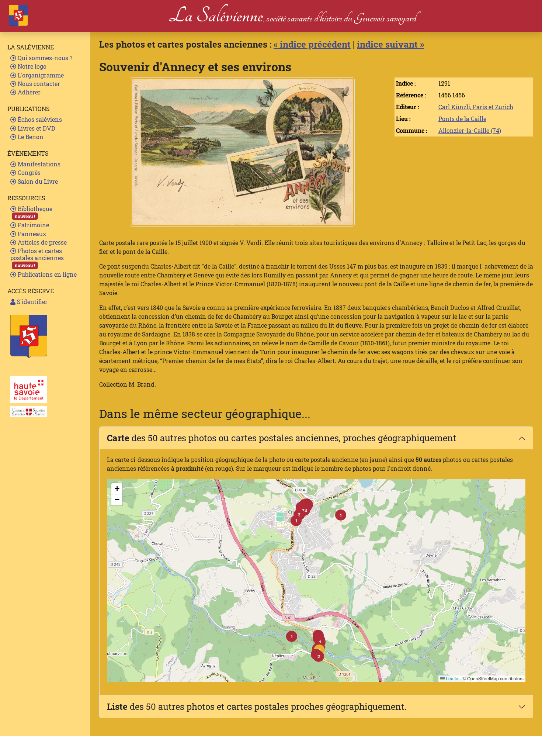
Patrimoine (32, 225)
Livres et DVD (35, 128)
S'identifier (31, 301)
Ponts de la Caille (462, 118)
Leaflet (452, 678)
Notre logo (31, 66)
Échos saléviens (39, 119)
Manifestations (38, 164)
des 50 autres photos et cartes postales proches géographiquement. (257, 706)
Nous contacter (38, 83)
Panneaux (31, 234)
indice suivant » (390, 44)
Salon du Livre (37, 181)
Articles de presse (41, 242)
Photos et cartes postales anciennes (37, 257)
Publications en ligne (46, 274)
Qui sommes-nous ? (44, 58)
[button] (318, 656)
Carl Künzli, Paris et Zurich (475, 107)
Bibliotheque (33, 212)
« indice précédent (312, 44)
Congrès (28, 172)
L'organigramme (40, 75)
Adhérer (28, 92)
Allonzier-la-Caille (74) (469, 130)
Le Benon (30, 137)
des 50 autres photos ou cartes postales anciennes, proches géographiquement (281, 438)
